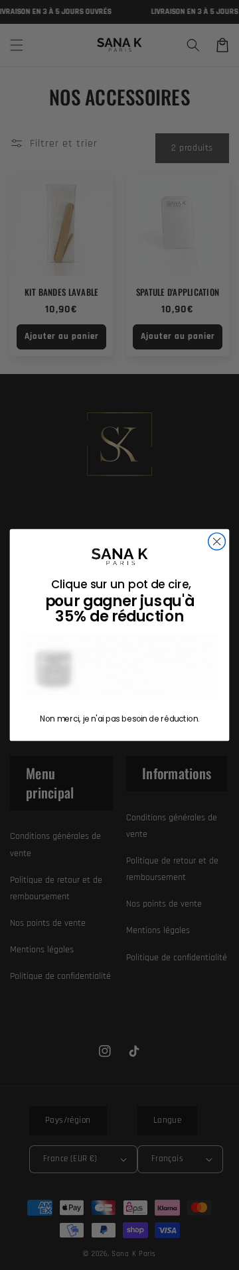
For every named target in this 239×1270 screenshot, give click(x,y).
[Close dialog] (217, 541)
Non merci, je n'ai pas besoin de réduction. (119, 719)
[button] (119, 667)
